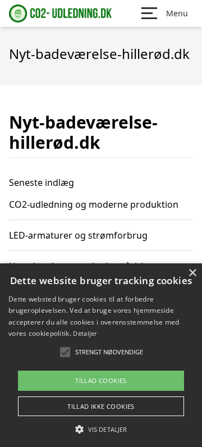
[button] (101, 429)
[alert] (101, 355)
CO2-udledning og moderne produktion (93, 204)
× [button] (192, 273)
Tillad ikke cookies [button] (101, 406)
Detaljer (85, 333)
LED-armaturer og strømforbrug (78, 235)
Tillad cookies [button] (101, 380)
